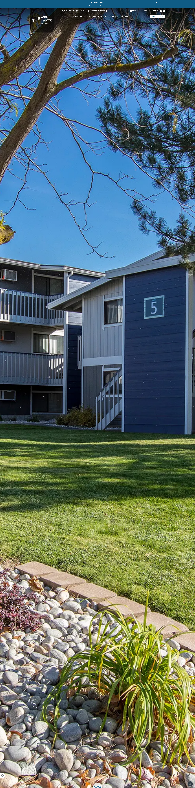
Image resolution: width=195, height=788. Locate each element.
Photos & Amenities (97, 16)
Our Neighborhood (119, 16)
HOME (64, 16)
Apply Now (133, 11)
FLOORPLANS (77, 16)
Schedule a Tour (157, 16)
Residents (144, 11)
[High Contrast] (2, 775)
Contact (155, 11)
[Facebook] (161, 11)
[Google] (164, 11)
